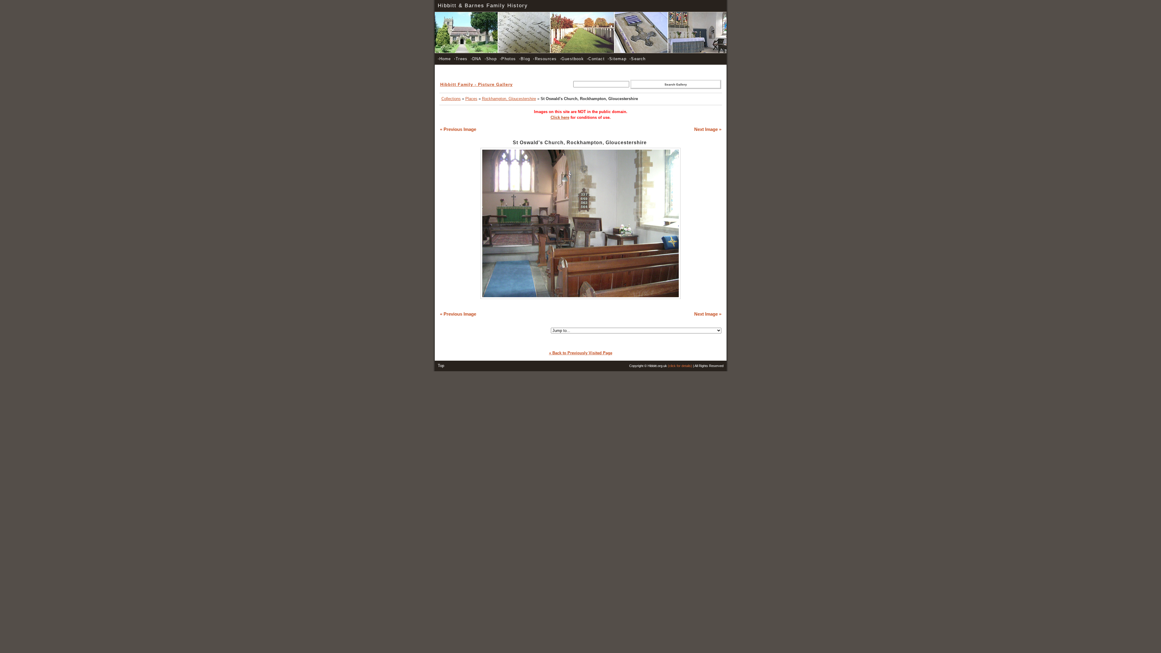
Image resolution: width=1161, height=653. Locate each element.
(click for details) (680, 366)
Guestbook (572, 59)
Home (444, 59)
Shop (491, 59)
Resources (545, 59)
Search (637, 59)
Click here (560, 117)
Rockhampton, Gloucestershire (509, 98)
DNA (476, 59)
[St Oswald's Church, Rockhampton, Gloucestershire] (580, 297)
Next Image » (707, 129)
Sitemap (617, 59)
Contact (596, 59)
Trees (460, 59)
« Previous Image (458, 129)
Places (471, 98)
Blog (524, 59)
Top (441, 365)
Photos (508, 59)
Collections (451, 98)
